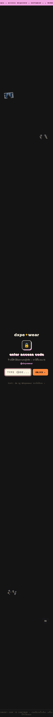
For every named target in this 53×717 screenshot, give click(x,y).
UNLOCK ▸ (40, 372)
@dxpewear (26, 363)
